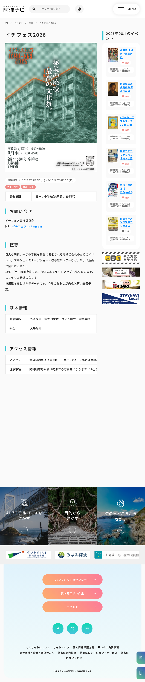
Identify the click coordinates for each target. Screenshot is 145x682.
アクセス (72, 607)
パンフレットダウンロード (72, 579)
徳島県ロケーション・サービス (98, 652)
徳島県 (125, 652)
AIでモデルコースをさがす (24, 516)
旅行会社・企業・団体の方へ (37, 652)
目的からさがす (72, 516)
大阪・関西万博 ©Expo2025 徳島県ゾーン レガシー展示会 (121, 196)
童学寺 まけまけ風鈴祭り (121, 62)
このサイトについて (38, 647)
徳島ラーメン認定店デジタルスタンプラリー (121, 230)
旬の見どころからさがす (121, 516)
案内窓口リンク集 (72, 593)
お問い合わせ (74, 658)
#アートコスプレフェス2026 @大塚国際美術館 (121, 129)
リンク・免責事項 (108, 647)
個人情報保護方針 (83, 647)
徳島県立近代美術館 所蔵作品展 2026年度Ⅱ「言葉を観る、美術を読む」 (121, 95)
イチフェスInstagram (27, 226)
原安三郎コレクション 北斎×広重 (121, 163)
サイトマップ (61, 647)
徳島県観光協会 (67, 652)
